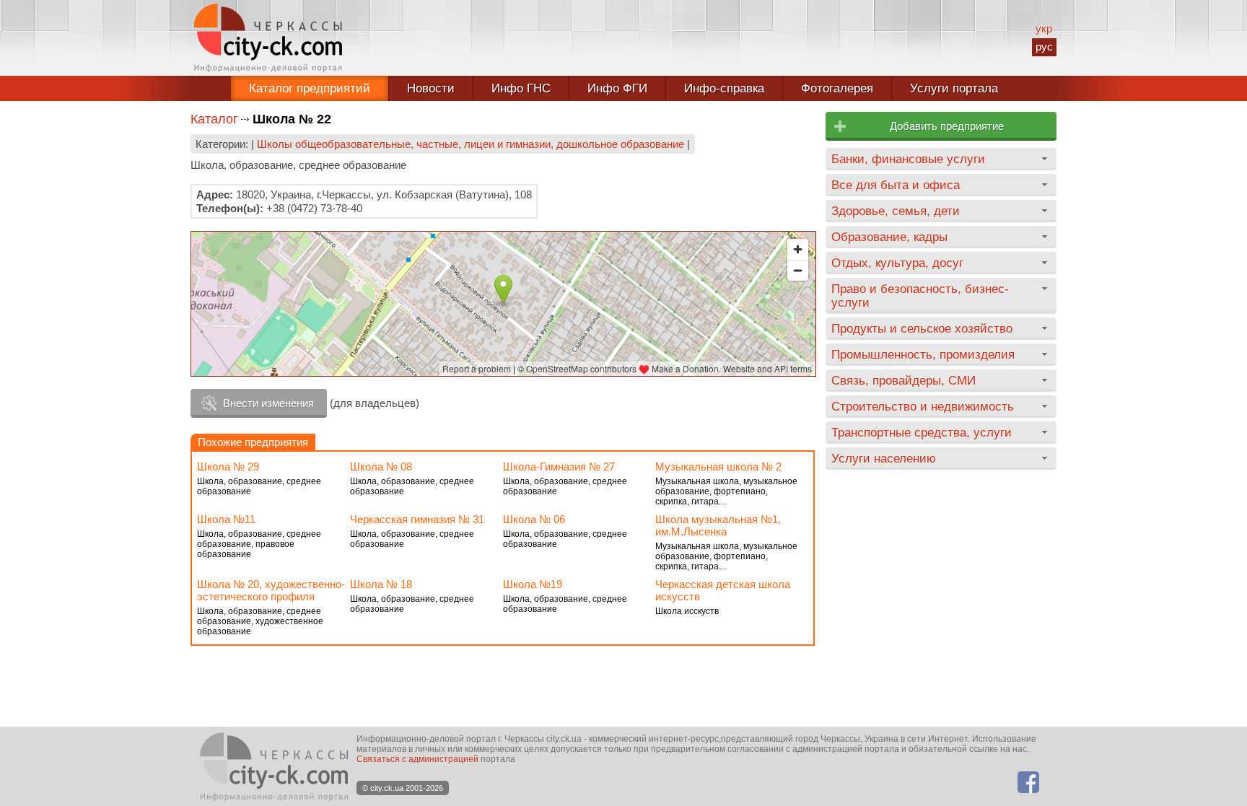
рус (1044, 46)
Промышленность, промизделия (923, 354)
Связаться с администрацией (417, 759)
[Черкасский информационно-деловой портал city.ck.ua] (268, 38)
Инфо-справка (724, 88)
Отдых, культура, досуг (897, 262)
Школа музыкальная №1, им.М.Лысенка (718, 525)
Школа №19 (532, 584)
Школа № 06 (534, 519)
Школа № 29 (228, 466)
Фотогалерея (837, 88)
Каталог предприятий (309, 88)
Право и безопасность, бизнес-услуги (920, 295)
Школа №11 (226, 519)
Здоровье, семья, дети (895, 210)
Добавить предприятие (947, 126)
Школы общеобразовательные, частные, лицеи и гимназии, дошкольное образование (470, 144)
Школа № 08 (381, 466)
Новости (431, 88)
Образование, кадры (889, 236)
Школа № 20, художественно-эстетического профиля (271, 590)
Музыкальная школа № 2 (718, 466)
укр (1044, 28)
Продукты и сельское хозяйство (921, 328)
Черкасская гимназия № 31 (417, 519)
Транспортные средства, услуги (921, 432)
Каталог (214, 119)
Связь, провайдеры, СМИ (903, 380)
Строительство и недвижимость (922, 406)
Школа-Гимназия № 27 (559, 466)
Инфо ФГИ (617, 88)
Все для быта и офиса (895, 184)
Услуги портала (954, 88)
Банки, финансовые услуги (908, 158)
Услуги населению (883, 458)
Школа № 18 (381, 584)
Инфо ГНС (521, 88)
